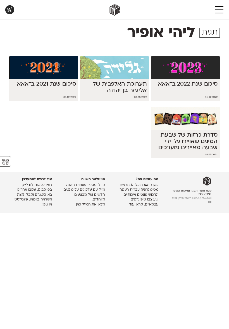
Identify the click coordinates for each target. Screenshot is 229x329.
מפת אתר (205, 191)
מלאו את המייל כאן (90, 204)
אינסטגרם (42, 195)
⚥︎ (5, 161)
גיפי (45, 204)
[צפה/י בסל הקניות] (9, 9)
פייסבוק (44, 190)
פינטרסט (21, 199)
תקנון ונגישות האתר (185, 191)
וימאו (33, 199)
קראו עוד (136, 204)
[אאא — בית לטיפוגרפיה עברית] (206, 181)
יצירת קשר (204, 194)
